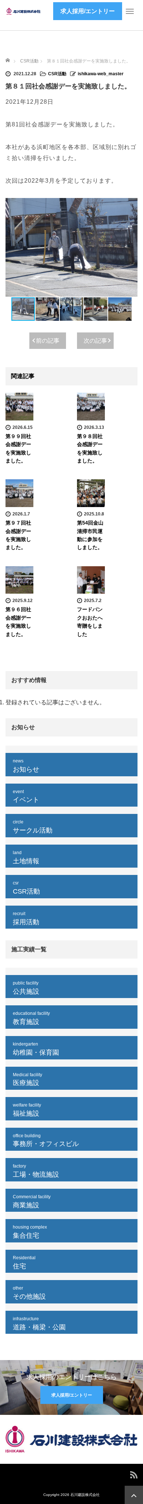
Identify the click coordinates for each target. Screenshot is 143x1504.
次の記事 (95, 341)
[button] (131, 247)
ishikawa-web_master (101, 73)
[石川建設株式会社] (24, 11)
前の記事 (47, 341)
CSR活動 (57, 73)
